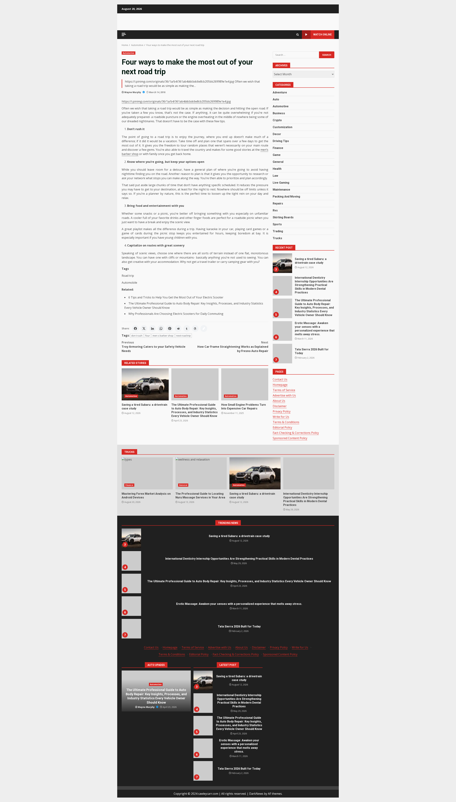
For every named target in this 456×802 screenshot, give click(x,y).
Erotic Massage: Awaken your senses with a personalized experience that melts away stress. (282, 331)
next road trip (183, 335)
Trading (278, 231)
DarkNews (256, 794)
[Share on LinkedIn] (152, 328)
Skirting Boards (283, 217)
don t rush (136, 335)
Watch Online (322, 34)
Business (279, 113)
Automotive (128, 53)
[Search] (297, 34)
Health (277, 168)
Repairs (278, 203)
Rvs (275, 210)
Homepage (280, 385)
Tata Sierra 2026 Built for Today (282, 353)
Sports (277, 224)
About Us (279, 401)
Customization (282, 127)
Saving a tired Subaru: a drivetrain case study (145, 384)
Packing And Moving (286, 196)
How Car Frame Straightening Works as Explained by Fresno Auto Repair (232, 346)
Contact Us (280, 379)
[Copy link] (203, 328)
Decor (277, 134)
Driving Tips (281, 141)
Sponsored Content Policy (290, 438)
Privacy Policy (282, 411)
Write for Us (281, 417)
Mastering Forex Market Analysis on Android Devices (147, 473)
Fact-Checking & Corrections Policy (296, 433)
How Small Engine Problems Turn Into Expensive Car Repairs (244, 384)
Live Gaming (281, 182)
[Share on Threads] (195, 328)
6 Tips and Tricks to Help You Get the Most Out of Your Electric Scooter (176, 297)
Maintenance (281, 189)
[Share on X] (144, 328)
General (278, 162)
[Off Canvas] (124, 34)
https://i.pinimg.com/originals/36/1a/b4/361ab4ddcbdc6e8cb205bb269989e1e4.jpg (176, 101)
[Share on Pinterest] (169, 328)
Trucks (277, 238)
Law (275, 175)
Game (277, 155)
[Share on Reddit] (178, 328)
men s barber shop (163, 335)
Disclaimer (280, 406)
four (147, 335)
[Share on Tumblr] (186, 328)
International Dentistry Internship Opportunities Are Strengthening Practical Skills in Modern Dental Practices (282, 286)
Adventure (280, 92)
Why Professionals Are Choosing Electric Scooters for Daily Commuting (175, 314)
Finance (278, 148)
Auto (276, 99)
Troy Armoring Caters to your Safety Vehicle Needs (153, 346)
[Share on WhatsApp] (161, 328)
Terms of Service (284, 390)
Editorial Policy (282, 427)
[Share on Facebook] (135, 328)
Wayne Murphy (133, 92)
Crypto (277, 120)
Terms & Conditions (286, 422)
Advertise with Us (284, 395)
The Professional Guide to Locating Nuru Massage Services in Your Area (201, 473)
